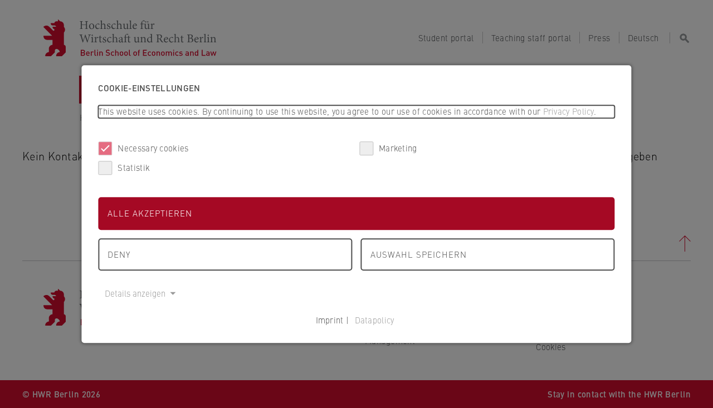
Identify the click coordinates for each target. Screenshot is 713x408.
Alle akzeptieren (150, 213)
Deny (119, 254)
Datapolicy (374, 320)
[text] (356, 111)
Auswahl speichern (418, 254)
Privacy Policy (568, 111)
